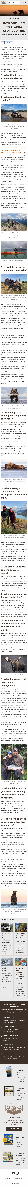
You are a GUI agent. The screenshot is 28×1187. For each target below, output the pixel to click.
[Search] (9, 3)
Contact (16, 1184)
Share (9, 42)
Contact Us (14, 1128)
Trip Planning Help (14, 1117)
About (11, 1184)
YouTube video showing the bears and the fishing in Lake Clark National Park (14, 150)
